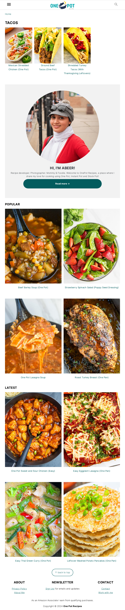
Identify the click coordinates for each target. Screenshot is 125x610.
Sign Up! (50, 588)
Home (8, 14)
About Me (19, 592)
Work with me (105, 592)
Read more (61, 183)
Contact (105, 588)
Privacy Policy (19, 588)
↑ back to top (62, 572)
